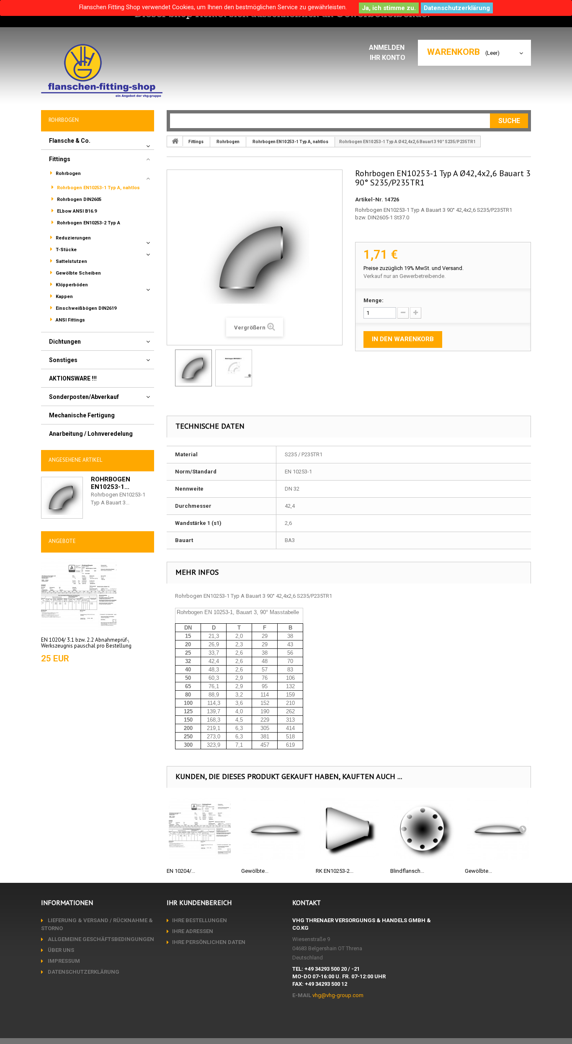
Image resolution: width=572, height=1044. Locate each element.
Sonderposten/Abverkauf (84, 396)
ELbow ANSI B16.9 (76, 211)
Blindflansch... (407, 871)
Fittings (59, 159)
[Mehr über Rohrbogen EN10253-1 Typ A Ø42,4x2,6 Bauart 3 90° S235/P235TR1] (62, 498)
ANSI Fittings (69, 320)
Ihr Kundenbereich (199, 902)
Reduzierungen (72, 238)
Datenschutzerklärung (457, 8)
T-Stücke (65, 249)
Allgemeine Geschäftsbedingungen (100, 939)
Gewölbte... (254, 871)
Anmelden (387, 47)
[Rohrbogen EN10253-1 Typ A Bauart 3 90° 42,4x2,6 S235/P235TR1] (193, 368)
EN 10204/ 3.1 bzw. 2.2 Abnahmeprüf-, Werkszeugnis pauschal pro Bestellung (86, 642)
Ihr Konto (387, 58)
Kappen (63, 296)
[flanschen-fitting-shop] (101, 71)
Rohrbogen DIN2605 (78, 199)
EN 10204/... (181, 871)
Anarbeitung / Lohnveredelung (91, 433)
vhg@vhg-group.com (337, 995)
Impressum (63, 961)
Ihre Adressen (192, 931)
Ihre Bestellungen (199, 920)
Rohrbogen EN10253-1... (110, 483)
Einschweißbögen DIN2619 (85, 308)
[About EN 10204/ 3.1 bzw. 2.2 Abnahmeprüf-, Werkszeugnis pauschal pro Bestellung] (78, 595)
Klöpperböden (71, 285)
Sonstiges (63, 360)
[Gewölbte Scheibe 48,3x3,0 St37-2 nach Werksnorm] (274, 829)
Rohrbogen (67, 173)
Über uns (60, 950)
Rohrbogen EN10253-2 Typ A (88, 223)
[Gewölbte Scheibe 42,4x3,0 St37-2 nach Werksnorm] (498, 829)
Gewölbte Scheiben (77, 273)
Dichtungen (65, 341)
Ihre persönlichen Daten (208, 942)
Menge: (373, 300)
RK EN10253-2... (334, 871)
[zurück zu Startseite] (175, 141)
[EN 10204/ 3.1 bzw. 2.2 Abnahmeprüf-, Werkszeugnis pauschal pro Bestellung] (200, 829)
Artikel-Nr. (369, 199)
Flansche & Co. (69, 140)
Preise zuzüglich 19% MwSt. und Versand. (413, 268)
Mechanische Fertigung (82, 415)
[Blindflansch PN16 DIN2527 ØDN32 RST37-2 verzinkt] (423, 829)
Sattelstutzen (70, 261)
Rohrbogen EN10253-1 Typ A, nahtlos (98, 187)
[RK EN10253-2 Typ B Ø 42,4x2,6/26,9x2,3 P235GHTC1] (349, 829)
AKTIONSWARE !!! (73, 378)
